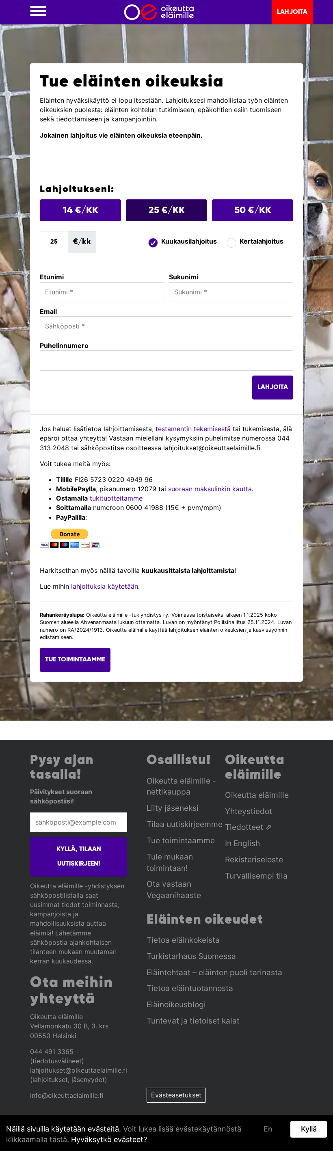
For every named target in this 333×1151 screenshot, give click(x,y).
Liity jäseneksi (173, 808)
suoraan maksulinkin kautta (210, 489)
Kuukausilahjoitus (189, 241)
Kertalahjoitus (261, 241)
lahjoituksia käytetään (103, 586)
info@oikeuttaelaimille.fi (67, 1095)
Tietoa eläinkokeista (183, 940)
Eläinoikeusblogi (176, 1004)
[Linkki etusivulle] (159, 12)
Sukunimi (183, 277)
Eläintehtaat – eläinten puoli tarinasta (214, 972)
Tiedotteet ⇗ (248, 827)
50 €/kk (252, 210)
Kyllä (309, 1129)
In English (242, 843)
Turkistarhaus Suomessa (191, 956)
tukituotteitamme (116, 498)
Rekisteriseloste (254, 859)
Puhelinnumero (64, 345)
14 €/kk (80, 210)
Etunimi (52, 277)
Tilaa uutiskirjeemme (185, 824)
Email (48, 311)
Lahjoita (292, 12)
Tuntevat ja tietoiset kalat (193, 1021)
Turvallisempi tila (256, 876)
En (268, 1129)
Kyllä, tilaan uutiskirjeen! (78, 857)
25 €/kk (167, 210)
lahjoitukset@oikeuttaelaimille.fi (78, 1070)
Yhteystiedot (248, 811)
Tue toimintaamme (75, 659)
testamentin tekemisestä (193, 429)
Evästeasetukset (176, 1095)
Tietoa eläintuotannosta (190, 988)
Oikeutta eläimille (257, 795)
